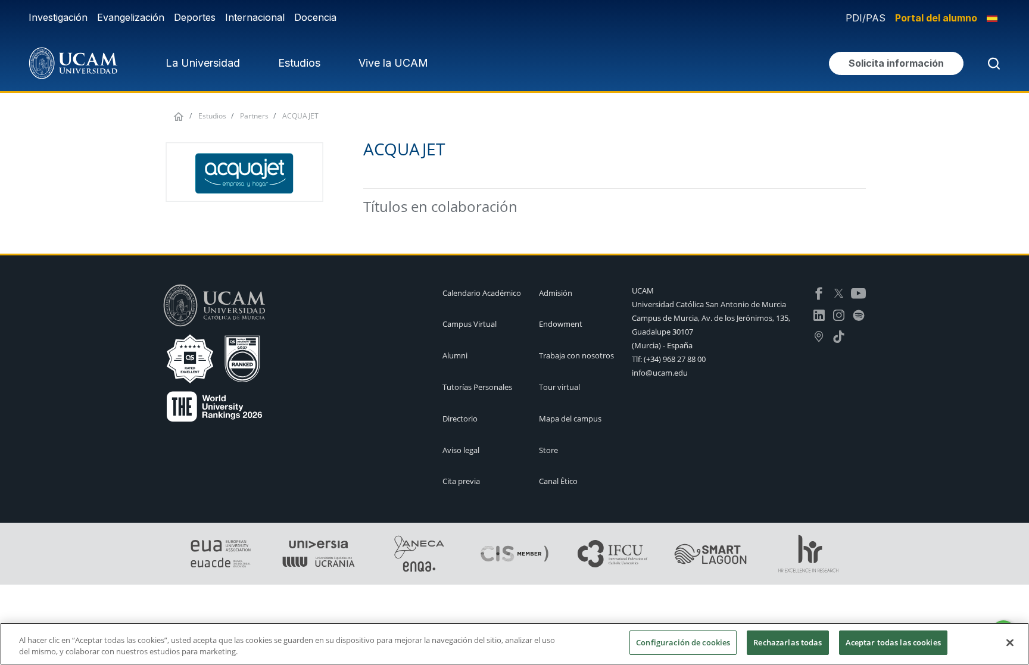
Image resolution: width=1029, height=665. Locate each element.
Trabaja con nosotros (576, 355)
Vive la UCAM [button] (393, 63)
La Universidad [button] (203, 63)
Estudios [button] (299, 63)
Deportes (195, 17)
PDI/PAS (865, 18)
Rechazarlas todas (787, 642)
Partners (254, 116)
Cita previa (461, 481)
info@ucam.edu (660, 372)
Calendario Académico (481, 293)
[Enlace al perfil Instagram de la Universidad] (838, 313)
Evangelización (130, 17)
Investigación (58, 17)
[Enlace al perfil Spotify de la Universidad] (858, 313)
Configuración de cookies (683, 642)
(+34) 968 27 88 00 (675, 359)
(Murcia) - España (662, 345)
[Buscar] (991, 63)
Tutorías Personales (477, 387)
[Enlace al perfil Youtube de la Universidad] (858, 292)
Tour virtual (559, 387)
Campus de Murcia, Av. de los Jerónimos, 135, (711, 318)
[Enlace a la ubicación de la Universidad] (819, 335)
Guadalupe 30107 (662, 331)
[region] (514, 644)
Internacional (255, 17)
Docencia (315, 17)
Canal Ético (558, 481)
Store (548, 450)
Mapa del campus (570, 418)
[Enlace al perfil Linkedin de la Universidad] (819, 313)
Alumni (454, 355)
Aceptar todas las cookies (893, 642)
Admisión (555, 293)
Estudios (212, 116)
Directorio (460, 418)
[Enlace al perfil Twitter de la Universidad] (838, 292)
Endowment (560, 324)
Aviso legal (460, 450)
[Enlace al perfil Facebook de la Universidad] (819, 292)
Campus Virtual (469, 324)
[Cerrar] (1010, 642)
